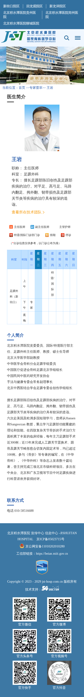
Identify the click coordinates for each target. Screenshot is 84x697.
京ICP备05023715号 (50, 539)
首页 (22, 87)
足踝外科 (31, 174)
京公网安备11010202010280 (45, 546)
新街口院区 (11, 6)
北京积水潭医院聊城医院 (21, 23)
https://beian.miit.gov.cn (52, 553)
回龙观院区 (34, 6)
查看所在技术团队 (27, 212)
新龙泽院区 (57, 6)
